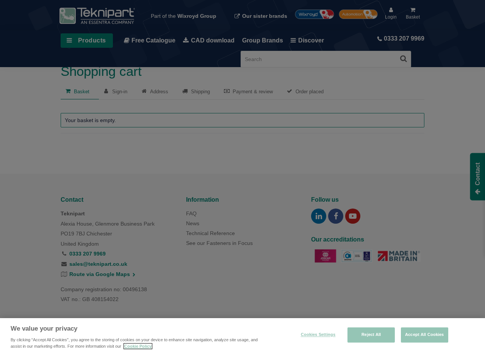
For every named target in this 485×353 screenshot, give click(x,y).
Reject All (371, 335)
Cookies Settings (318, 335)
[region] (242, 335)
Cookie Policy (138, 346)
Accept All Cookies (424, 335)
